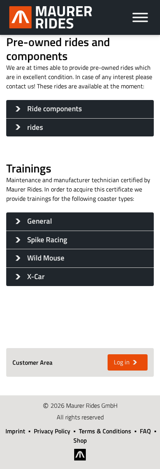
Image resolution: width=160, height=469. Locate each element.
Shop (80, 440)
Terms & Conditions (105, 431)
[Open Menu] (140, 17)
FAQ (145, 431)
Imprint (15, 431)
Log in (122, 362)
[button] (80, 109)
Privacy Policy (52, 431)
